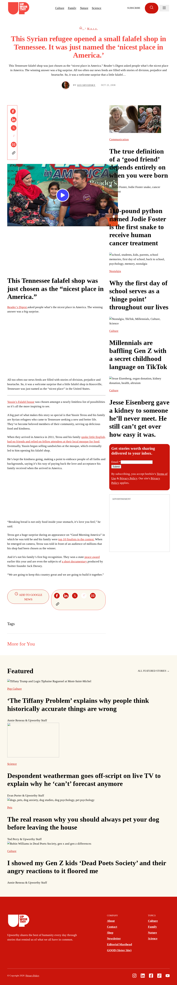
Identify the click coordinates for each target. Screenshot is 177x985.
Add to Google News (30, 597)
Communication (119, 139)
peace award (92, 557)
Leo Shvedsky (86, 85)
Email (116, 462)
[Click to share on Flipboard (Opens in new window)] (13, 136)
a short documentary (75, 561)
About (111, 921)
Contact (112, 926)
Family (72, 8)
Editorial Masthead (119, 944)
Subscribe (133, 8)
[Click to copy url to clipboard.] (13, 153)
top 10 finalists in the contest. (76, 539)
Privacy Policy (128, 478)
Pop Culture (14, 688)
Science (96, 8)
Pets (9, 807)
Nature (84, 8)
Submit (116, 466)
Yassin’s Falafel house (20, 402)
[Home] (81, 28)
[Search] (151, 8)
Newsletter (114, 938)
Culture (59, 8)
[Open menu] (164, 8)
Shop (110, 932)
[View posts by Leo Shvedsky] (65, 85)
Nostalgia (115, 271)
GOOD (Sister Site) (119, 950)
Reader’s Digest (17, 307)
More (92, 28)
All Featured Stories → (153, 671)
